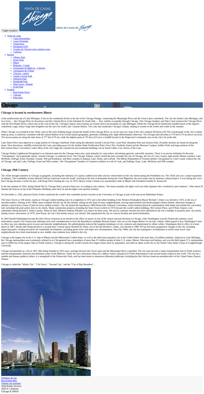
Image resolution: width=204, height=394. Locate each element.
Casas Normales (20, 41)
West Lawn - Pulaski (23, 84)
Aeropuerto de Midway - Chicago (29, 68)
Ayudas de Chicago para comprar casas (31, 49)
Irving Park (18, 60)
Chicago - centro (21, 73)
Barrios (10, 54)
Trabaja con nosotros (11, 383)
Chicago (17, 95)
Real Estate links (9, 380)
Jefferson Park (20, 79)
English (10, 89)
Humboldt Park (20, 81)
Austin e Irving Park (22, 76)
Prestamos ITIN (20, 46)
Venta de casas (14, 36)
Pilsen (16, 62)
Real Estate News (21, 92)
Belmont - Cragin (21, 65)
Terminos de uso (9, 378)
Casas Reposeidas (21, 38)
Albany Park (19, 57)
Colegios (17, 52)
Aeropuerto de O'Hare (23, 70)
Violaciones (18, 44)
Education (18, 97)
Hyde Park (18, 87)
